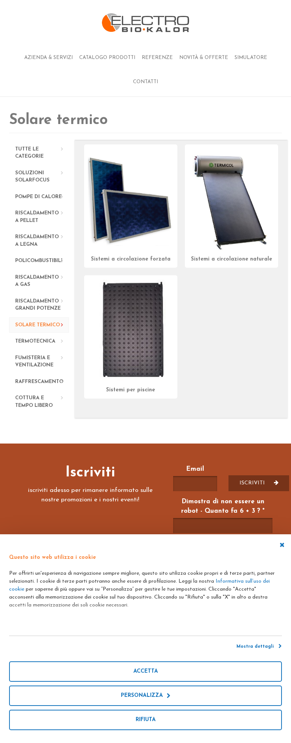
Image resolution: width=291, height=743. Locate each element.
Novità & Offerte (203, 57)
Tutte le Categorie (29, 153)
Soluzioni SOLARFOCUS (32, 177)
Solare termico (37, 325)
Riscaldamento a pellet (37, 217)
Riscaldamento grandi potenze (38, 305)
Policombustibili (39, 260)
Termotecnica (35, 341)
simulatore (251, 57)
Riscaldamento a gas (37, 281)
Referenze (157, 57)
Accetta (145, 671)
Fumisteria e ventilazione (34, 361)
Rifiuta (146, 720)
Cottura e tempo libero (34, 402)
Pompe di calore (38, 196)
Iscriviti (252, 483)
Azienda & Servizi (48, 57)
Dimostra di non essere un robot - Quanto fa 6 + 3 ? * (222, 506)
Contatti (145, 81)
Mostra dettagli (257, 646)
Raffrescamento (39, 381)
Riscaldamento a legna (37, 240)
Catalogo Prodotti (107, 57)
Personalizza (144, 695)
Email (195, 469)
